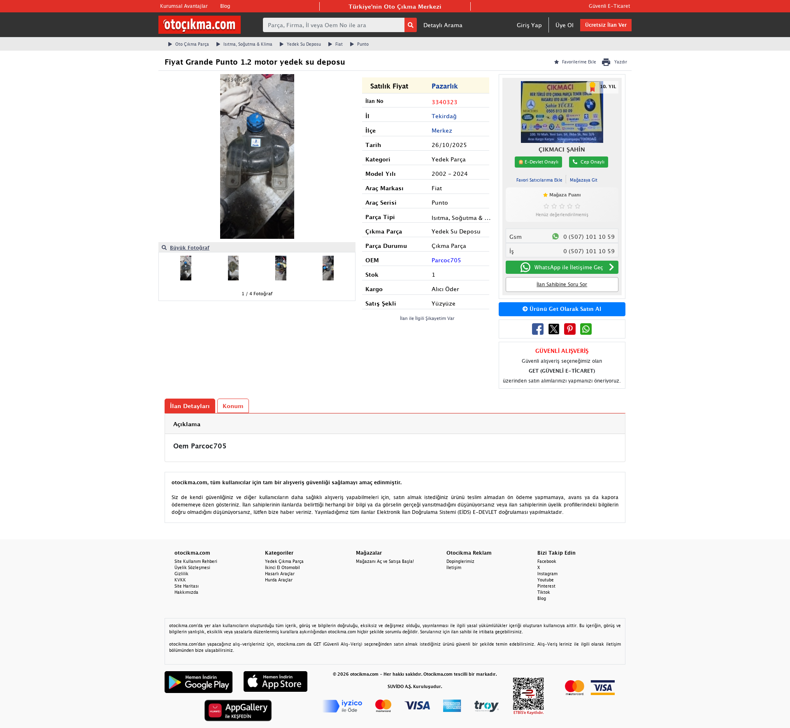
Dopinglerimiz (460, 561)
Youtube (545, 579)
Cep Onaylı (592, 161)
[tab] (395, 424)
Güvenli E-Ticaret (609, 6)
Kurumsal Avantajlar (184, 6)
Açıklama (186, 423)
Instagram (547, 573)
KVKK (180, 579)
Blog (225, 6)
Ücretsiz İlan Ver (606, 25)
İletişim (453, 567)
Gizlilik (181, 573)
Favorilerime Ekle (579, 61)
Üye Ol (564, 24)
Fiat (339, 44)
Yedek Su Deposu (304, 44)
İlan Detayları (190, 405)
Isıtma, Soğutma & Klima (247, 44)
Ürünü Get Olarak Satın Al (564, 309)
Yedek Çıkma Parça (284, 561)
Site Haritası (186, 585)
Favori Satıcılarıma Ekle (539, 179)
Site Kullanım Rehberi (195, 561)
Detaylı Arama (442, 24)
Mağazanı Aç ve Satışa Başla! (385, 561)
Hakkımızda (186, 592)
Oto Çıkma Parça (192, 44)
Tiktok (543, 592)
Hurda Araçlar (279, 579)
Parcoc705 (446, 260)
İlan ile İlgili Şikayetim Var (427, 318)
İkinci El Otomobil (282, 567)
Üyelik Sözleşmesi (192, 567)
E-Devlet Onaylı (540, 161)
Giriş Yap (529, 24)
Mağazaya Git (583, 179)
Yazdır (620, 61)
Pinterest (546, 585)
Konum (233, 405)
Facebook (546, 561)
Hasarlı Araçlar (280, 573)
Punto (363, 44)
